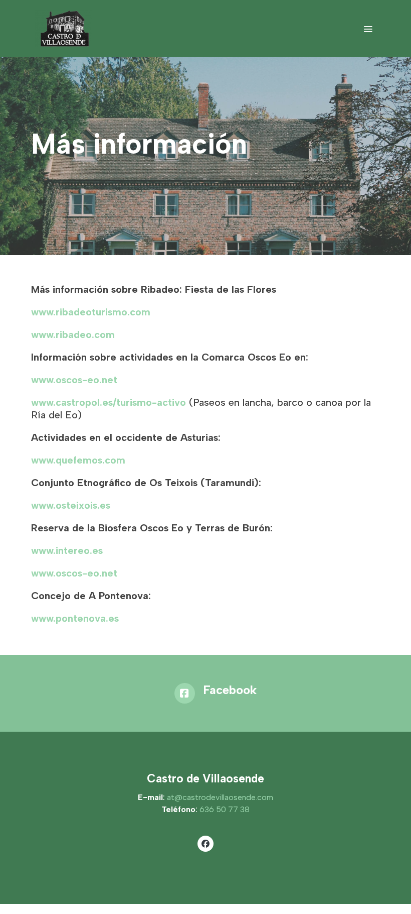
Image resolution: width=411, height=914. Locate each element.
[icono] (184, 693)
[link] (63, 28)
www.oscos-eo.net (74, 380)
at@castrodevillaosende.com (220, 797)
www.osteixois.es (70, 505)
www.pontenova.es (75, 618)
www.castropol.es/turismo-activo (110, 402)
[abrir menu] (368, 29)
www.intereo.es (67, 550)
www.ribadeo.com (73, 334)
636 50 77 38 (224, 809)
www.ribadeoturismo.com (90, 312)
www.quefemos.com (78, 460)
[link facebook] (205, 843)
